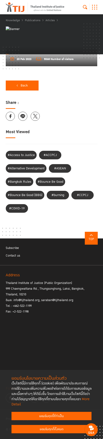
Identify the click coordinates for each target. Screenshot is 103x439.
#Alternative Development (26, 168)
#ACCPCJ (50, 155)
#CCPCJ (82, 195)
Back (24, 85)
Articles (50, 20)
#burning (58, 195)
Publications (32, 20)
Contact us (13, 255)
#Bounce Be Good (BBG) (25, 195)
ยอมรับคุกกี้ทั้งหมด (51, 429)
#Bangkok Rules (19, 181)
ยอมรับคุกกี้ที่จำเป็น (51, 416)
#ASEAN (60, 168)
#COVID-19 (17, 208)
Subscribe (12, 248)
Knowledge (13, 20)
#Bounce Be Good (50, 181)
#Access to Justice (21, 155)
